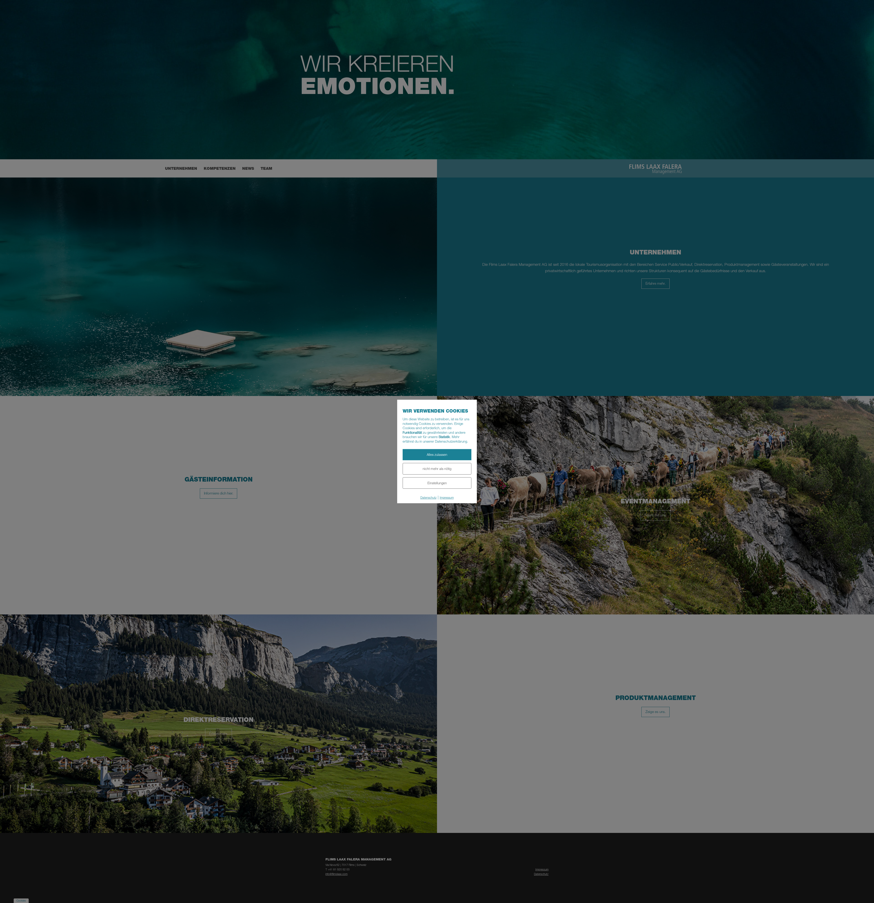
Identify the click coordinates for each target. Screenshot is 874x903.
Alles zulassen (437, 454)
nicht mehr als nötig (437, 469)
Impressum (447, 498)
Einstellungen (437, 483)
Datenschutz (428, 498)
